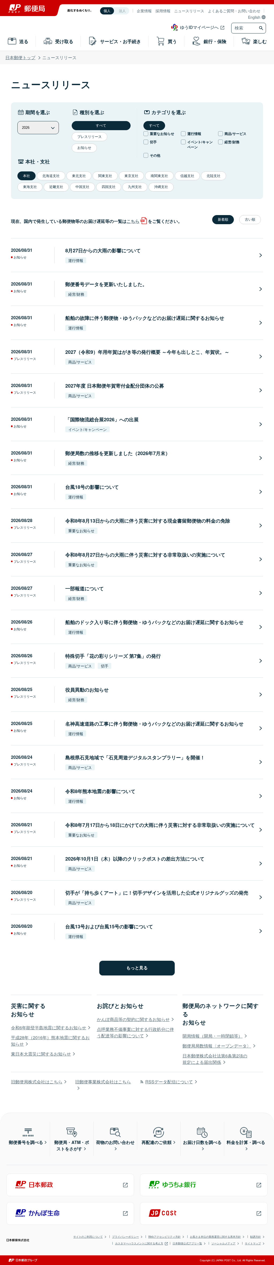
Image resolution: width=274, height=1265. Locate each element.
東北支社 (79, 176)
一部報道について (84, 588)
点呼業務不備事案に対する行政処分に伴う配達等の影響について (135, 1032)
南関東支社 (159, 176)
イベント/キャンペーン (200, 144)
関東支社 (105, 176)
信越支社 (187, 176)
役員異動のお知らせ (87, 689)
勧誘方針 (255, 1236)
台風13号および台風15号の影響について (109, 926)
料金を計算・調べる (246, 1142)
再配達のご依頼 (157, 1142)
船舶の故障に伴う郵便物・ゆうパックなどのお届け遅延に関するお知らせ (144, 317)
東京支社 (131, 176)
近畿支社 (56, 187)
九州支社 (135, 187)
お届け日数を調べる (202, 1142)
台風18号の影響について (92, 486)
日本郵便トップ (20, 57)
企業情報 (144, 10)
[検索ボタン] (262, 28)
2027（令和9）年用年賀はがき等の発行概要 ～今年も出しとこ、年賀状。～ (147, 351)
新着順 (223, 219)
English (254, 17)
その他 (155, 155)
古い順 (250, 219)
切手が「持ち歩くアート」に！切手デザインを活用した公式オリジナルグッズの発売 (156, 892)
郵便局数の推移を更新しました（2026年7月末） (117, 453)
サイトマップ (253, 1243)
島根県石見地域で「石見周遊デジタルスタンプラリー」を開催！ (135, 757)
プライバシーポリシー (125, 1236)
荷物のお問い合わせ (115, 1142)
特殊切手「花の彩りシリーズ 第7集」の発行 (113, 655)
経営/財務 (231, 142)
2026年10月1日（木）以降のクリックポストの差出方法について (134, 858)
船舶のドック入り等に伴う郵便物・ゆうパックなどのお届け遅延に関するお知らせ (154, 622)
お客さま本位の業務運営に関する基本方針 (215, 1236)
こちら (133, 221)
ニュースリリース (189, 10)
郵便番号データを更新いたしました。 (106, 284)
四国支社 (109, 187)
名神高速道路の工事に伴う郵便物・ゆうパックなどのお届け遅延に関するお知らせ (154, 723)
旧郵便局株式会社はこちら (36, 1082)
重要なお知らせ (162, 133)
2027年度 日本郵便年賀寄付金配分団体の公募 (114, 385)
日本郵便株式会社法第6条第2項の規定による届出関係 (214, 1059)
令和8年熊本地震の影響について (100, 791)
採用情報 (162, 10)
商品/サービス (235, 133)
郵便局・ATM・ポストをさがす (71, 1145)
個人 (107, 11)
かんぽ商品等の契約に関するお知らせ (133, 1019)
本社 (26, 176)
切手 (153, 142)
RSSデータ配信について (169, 1082)
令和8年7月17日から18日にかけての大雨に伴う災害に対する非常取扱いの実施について (160, 824)
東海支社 (30, 187)
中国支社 (82, 187)
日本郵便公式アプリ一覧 (187, 1243)
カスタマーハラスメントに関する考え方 (139, 1243)
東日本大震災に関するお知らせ (41, 1054)
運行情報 (194, 133)
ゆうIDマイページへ (199, 27)
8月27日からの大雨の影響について (103, 250)
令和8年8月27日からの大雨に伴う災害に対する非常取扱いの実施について (145, 554)
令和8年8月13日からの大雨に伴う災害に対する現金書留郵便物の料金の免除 (147, 520)
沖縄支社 (161, 187)
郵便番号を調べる (26, 1142)
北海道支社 (51, 176)
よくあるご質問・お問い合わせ (234, 10)
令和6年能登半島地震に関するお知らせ (48, 1027)
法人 (122, 11)
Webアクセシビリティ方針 (164, 1236)
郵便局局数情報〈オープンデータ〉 (216, 1046)
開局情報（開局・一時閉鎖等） (212, 1036)
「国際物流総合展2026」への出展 (102, 419)
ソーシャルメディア (223, 1243)
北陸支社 (213, 176)
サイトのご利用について (88, 1236)
